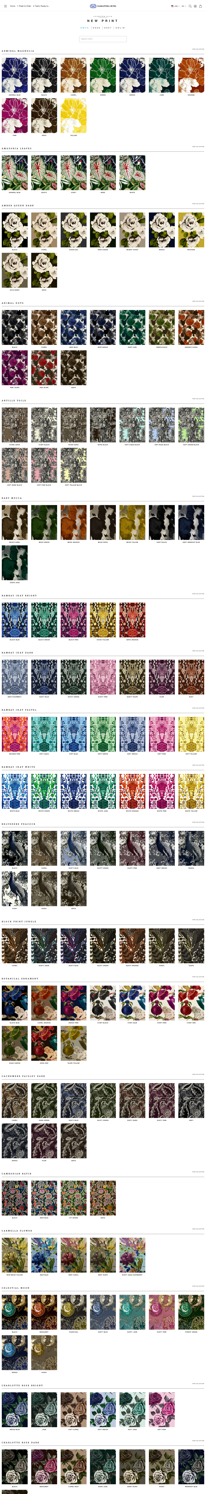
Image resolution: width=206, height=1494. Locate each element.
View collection (198, 49)
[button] (5, 6)
